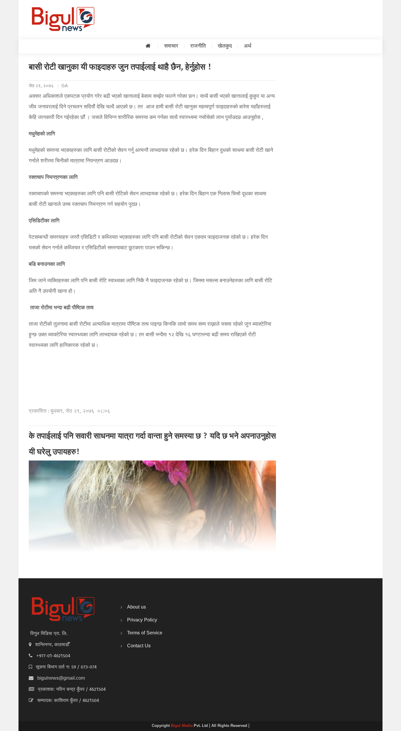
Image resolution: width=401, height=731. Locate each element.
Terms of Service (144, 633)
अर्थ (247, 46)
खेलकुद (225, 46)
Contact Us (139, 646)
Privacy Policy (142, 620)
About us (136, 607)
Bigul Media (182, 726)
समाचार (171, 46)
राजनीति (198, 46)
